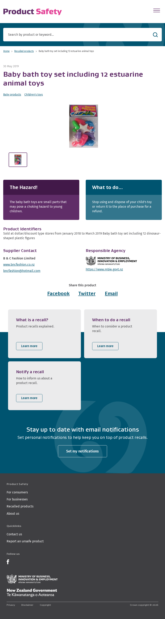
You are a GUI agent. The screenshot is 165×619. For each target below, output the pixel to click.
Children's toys (33, 94)
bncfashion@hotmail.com (21, 270)
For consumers (17, 492)
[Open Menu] (156, 10)
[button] (83, 126)
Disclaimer (27, 605)
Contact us (14, 534)
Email (111, 293)
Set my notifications (82, 451)
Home (6, 51)
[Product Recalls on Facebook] (8, 561)
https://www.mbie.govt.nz (104, 269)
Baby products (12, 94)
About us (13, 513)
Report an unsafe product (25, 541)
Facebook (58, 293)
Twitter (87, 293)
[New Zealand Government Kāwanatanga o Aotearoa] (32, 593)
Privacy (11, 605)
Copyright (45, 605)
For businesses (17, 499)
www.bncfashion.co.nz (19, 264)
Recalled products (24, 51)
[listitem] (44, 333)
